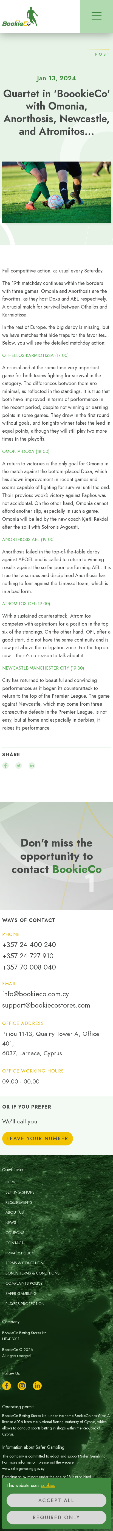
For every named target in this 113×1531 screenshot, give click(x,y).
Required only (56, 1517)
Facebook (6, 1385)
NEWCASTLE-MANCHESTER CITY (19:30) (43, 668)
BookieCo (20, 16)
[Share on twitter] (18, 765)
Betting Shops (20, 1192)
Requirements (18, 1202)
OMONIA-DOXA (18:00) (26, 451)
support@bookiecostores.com (46, 1005)
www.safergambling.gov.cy (23, 1468)
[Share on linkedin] (32, 765)
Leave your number (38, 1138)
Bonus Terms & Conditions (32, 1273)
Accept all (56, 1500)
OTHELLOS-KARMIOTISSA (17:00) (35, 355)
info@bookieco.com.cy (35, 993)
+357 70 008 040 (29, 967)
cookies (48, 1485)
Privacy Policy (19, 1253)
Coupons (14, 1233)
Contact (14, 1243)
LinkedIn (37, 1385)
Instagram (22, 1385)
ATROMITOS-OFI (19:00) (26, 604)
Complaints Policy (24, 1283)
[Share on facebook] (5, 765)
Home (10, 1182)
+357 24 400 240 (29, 944)
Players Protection (24, 1304)
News (10, 1222)
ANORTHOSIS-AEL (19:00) (28, 539)
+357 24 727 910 (27, 956)
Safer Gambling (21, 1293)
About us (14, 1212)
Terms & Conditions (25, 1263)
